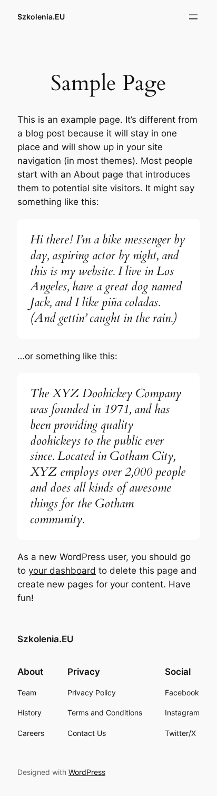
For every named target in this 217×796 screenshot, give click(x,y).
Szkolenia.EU (41, 16)
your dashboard (62, 570)
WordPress (86, 772)
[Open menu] (193, 17)
